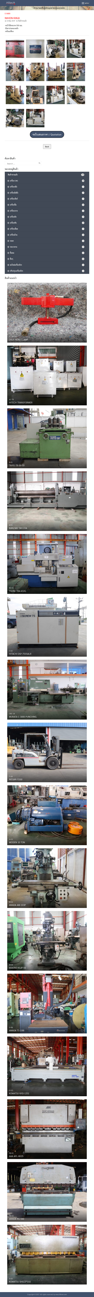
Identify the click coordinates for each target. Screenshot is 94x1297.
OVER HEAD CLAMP (18, 339)
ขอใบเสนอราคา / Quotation (47, 134)
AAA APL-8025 (16, 1156)
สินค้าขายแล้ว (22, 21)
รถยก (46, 241)
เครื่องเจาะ (46, 211)
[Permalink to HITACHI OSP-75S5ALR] (47, 626)
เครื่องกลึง (46, 187)
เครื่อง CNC (46, 181)
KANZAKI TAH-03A (18, 528)
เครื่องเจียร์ (46, 199)
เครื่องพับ (46, 223)
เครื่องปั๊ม (46, 205)
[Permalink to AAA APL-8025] (47, 1129)
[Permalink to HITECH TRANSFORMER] (47, 375)
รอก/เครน (46, 247)
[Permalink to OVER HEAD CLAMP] (47, 312)
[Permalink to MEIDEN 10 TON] (47, 815)
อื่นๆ (46, 259)
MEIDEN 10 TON (17, 842)
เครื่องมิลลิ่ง (46, 193)
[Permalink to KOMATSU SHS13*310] (47, 1254)
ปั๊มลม (46, 253)
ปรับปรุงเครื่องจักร (46, 271)
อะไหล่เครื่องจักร (46, 265)
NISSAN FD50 (15, 779)
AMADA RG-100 (16, 1218)
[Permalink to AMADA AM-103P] (47, 877)
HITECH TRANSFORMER (20, 402)
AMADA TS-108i (16, 1030)
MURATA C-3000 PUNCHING (23, 716)
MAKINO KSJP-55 (17, 967)
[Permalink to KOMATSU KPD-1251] (47, 1066)
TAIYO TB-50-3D (17, 465)
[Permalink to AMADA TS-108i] (47, 1003)
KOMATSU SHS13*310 (20, 1281)
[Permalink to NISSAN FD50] (47, 752)
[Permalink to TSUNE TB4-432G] (47, 563)
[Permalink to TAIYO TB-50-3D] (47, 438)
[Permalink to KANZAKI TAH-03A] (47, 500)
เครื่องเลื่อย (46, 229)
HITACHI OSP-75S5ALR (20, 653)
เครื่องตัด (46, 217)
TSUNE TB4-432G (17, 590)
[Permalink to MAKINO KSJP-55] (47, 940)
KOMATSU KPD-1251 (19, 1093)
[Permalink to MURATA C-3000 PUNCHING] (47, 689)
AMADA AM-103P (17, 904)
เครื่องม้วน (46, 235)
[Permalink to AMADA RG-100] (47, 1191)
